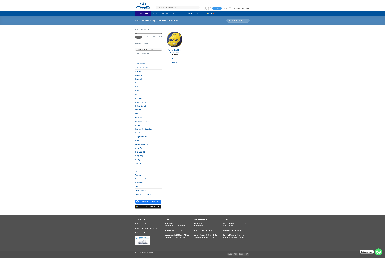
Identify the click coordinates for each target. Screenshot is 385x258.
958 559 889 (200, 226)
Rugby (137, 160)
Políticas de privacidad (142, 233)
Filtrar (138, 37)
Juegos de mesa (141, 137)
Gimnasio (138, 117)
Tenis (137, 167)
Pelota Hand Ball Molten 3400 (174, 51)
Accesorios (139, 60)
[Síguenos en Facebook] (205, 8)
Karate (137, 140)
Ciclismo (138, 98)
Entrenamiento (140, 102)
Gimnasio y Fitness (142, 121)
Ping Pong (139, 156)
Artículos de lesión (141, 67)
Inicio (137, 21)
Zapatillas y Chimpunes (143, 194)
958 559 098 (181, 226)
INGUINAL (139, 133)
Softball (138, 163)
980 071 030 (170, 226)
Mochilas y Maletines (142, 144)
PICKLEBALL (140, 152)
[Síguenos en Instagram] (209, 8)
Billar (137, 87)
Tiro (136, 171)
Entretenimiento (141, 106)
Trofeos (138, 175)
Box (136, 94)
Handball (138, 125)
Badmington (139, 75)
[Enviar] (198, 7)
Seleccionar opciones (175, 60)
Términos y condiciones (142, 219)
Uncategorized (140, 179)
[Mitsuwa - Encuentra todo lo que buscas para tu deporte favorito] (142, 6)
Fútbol (137, 114)
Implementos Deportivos (144, 129)
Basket (137, 83)
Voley (137, 186)
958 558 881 (229, 226)
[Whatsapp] (378, 251)
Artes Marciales (140, 64)
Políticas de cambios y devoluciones (146, 228)
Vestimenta (139, 183)
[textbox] (148, 49)
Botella (137, 91)
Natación (138, 148)
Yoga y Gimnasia (141, 190)
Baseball (138, 79)
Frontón (138, 110)
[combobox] (148, 49)
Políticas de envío (141, 224)
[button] (227, 8)
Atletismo (138, 71)
